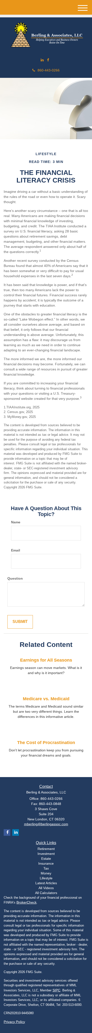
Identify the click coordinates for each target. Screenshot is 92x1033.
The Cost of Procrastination (46, 742)
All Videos (46, 888)
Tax (46, 868)
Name (15, 522)
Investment (46, 854)
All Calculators (46, 893)
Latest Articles (46, 883)
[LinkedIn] (42, 59)
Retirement (46, 849)
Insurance (46, 863)
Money (46, 873)
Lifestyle (46, 878)
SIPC (56, 990)
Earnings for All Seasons (46, 660)
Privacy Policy (14, 1022)
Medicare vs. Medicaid (46, 698)
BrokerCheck (26, 902)
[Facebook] (48, 59)
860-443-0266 (49, 70)
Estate (46, 859)
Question (15, 578)
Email (15, 550)
